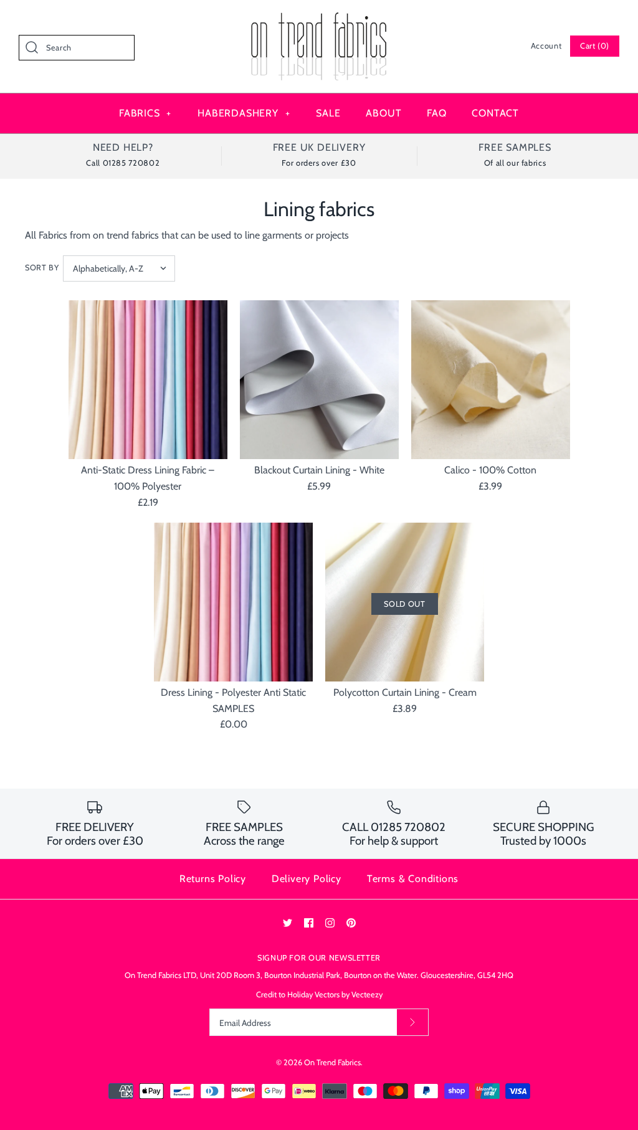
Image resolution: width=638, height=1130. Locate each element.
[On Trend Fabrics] (319, 20)
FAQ (436, 113)
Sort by (42, 267)
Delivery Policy (306, 879)
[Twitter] (287, 923)
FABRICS (145, 113)
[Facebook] (308, 923)
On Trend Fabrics (332, 1062)
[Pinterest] (351, 923)
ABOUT (383, 113)
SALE (328, 113)
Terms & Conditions (413, 879)
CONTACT (495, 113)
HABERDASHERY (244, 113)
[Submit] (412, 1022)
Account (546, 45)
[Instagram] (330, 923)
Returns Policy (212, 879)
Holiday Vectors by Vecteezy (335, 994)
